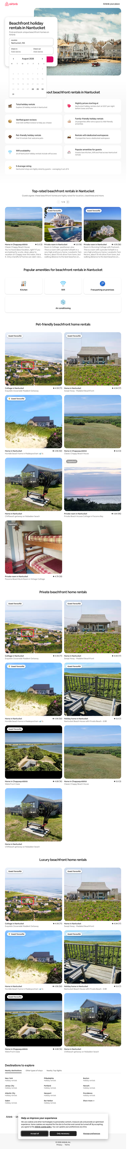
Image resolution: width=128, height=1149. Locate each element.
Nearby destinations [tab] (13, 1070)
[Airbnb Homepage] (11, 4)
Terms (67, 1145)
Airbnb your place (111, 4)
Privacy (59, 1145)
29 (38, 89)
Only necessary (63, 1133)
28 (33, 89)
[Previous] (58, 202)
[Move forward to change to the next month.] (42, 59)
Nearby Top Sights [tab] (54, 1070)
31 (13, 94)
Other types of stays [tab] (34, 1070)
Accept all (34, 1133)
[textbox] (20, 51)
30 (43, 89)
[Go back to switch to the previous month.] (13, 59)
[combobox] (31, 42)
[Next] (68, 202)
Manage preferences (91, 1133)
